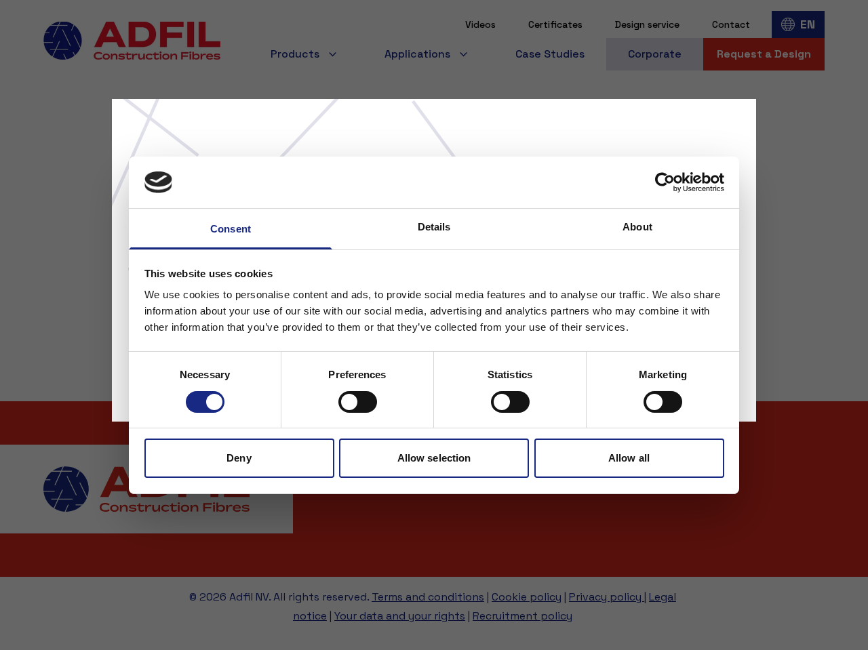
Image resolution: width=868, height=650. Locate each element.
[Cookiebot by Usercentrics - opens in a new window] (665, 182)
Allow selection (434, 458)
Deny (238, 458)
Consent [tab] (230, 229)
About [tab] (637, 226)
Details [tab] (434, 226)
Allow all (629, 458)
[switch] (357, 402)
